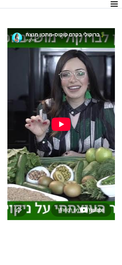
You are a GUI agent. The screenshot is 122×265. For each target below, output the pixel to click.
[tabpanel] (61, 125)
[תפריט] (114, 4)
